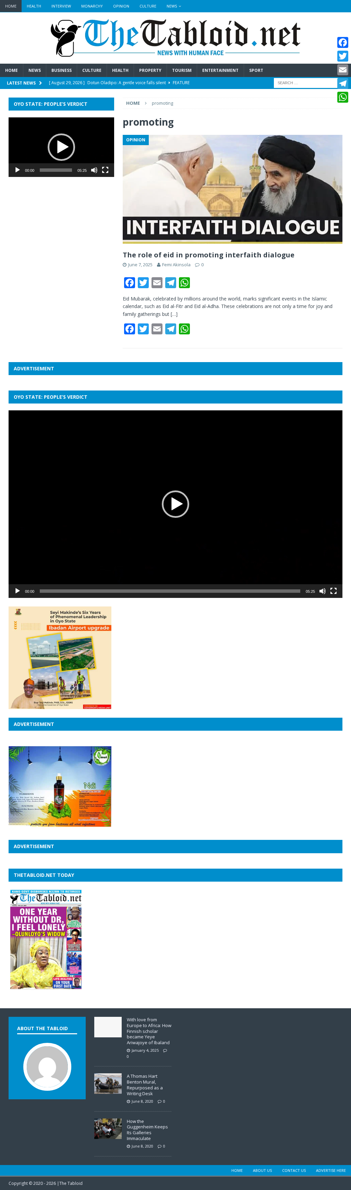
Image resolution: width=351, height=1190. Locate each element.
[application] (61, 147)
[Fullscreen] (105, 170)
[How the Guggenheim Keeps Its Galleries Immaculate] (108, 1135)
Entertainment (220, 70)
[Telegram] (343, 83)
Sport (256, 70)
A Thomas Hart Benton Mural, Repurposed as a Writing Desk (145, 1085)
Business (61, 70)
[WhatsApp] (343, 97)
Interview (61, 6)
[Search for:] (308, 82)
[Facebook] (343, 42)
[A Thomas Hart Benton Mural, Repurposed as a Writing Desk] (108, 1090)
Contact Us (294, 1170)
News (172, 6)
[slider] (56, 170)
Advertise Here (331, 1170)
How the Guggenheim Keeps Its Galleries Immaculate (147, 1130)
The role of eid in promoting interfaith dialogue (208, 254)
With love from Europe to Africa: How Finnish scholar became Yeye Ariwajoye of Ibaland (149, 1031)
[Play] (17, 170)
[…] (174, 314)
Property (150, 70)
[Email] (343, 70)
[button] (61, 147)
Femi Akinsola (176, 264)
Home (10, 6)
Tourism (182, 70)
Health (34, 6)
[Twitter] (343, 56)
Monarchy (92, 6)
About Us (262, 1170)
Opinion (121, 6)
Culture (148, 6)
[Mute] (94, 170)
